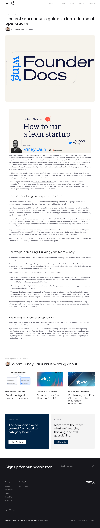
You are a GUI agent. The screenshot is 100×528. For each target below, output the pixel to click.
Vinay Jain (66, 155)
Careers (91, 3)
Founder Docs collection (43, 182)
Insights (81, 3)
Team (71, 3)
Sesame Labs (31, 155)
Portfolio (61, 3)
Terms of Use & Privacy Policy (82, 520)
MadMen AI (56, 155)
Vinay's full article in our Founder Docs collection (33, 238)
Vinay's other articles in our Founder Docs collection (30, 331)
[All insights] (61, 442)
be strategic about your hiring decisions (27, 266)
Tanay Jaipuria (19, 29)
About (51, 3)
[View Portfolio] (17, 442)
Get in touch (24, 486)
